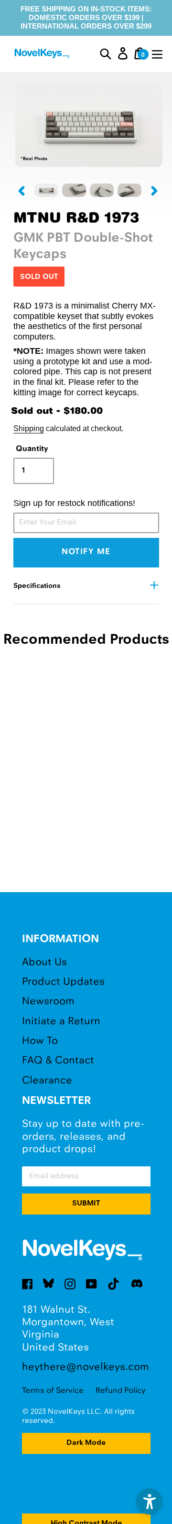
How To (40, 1041)
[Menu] (157, 53)
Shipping (28, 428)
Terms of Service (53, 1391)
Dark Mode (86, 1443)
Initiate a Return (61, 1021)
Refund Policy (121, 1391)
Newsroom (48, 1001)
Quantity (32, 449)
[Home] (42, 55)
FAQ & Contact (58, 1060)
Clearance (47, 1080)
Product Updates (63, 982)
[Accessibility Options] (149, 1501)
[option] (46, 190)
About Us (44, 962)
